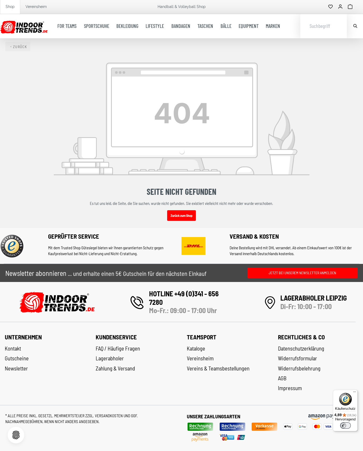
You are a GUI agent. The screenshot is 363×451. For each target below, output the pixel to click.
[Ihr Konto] (340, 7)
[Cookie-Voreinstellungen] (16, 435)
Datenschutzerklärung (301, 348)
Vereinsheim (36, 7)
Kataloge (196, 348)
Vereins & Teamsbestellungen (218, 368)
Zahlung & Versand (115, 368)
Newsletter (16, 368)
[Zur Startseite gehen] (24, 26)
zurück (20, 46)
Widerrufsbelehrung (299, 368)
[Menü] (354, 393)
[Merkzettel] (330, 7)
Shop (10, 7)
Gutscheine (17, 358)
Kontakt (13, 348)
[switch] (345, 425)
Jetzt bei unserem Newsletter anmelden (302, 273)
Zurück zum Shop (181, 215)
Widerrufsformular (297, 358)
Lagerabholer (110, 358)
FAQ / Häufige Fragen (118, 348)
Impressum (290, 388)
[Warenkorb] (350, 7)
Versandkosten (109, 415)
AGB (282, 378)
